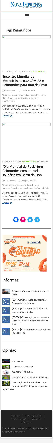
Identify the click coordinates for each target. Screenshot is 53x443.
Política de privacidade (33, 416)
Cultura (26, 71)
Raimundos (12, 98)
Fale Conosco (26, 422)
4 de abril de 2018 (27, 90)
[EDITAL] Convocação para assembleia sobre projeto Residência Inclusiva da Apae (30, 320)
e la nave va (17, 361)
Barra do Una (10, 185)
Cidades (17, 71)
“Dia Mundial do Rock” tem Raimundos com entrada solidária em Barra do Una (22, 170)
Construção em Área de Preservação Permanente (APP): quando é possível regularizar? (25, 386)
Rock (26, 188)
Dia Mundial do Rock (25, 185)
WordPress (44, 428)
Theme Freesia (33, 428)
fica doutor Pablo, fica (22, 371)
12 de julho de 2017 (28, 181)
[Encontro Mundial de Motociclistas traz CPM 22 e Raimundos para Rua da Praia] (26, 51)
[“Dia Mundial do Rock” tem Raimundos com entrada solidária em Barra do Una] (26, 140)
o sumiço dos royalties (22, 366)
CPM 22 (8, 95)
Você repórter (37, 419)
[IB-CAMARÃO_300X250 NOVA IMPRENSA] (24, 236)
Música (11, 188)
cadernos (7, 71)
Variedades (10, 101)
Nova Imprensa (10, 90)
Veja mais (10, 115)
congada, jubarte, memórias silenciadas (31, 377)
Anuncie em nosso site (19, 419)
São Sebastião (38, 71)
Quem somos (15, 416)
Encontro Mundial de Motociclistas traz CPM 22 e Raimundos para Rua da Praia (24, 80)
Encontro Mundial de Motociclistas (26, 95)
